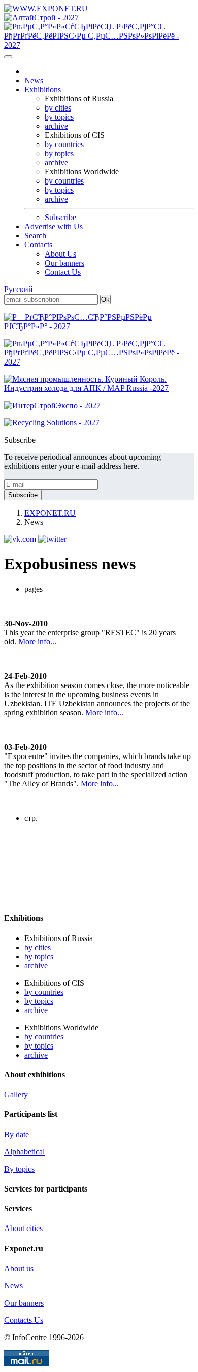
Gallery (16, 1094)
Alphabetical (24, 1151)
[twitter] (52, 539)
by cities (58, 107)
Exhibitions (42, 89)
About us (19, 1268)
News (33, 80)
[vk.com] (21, 539)
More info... (37, 641)
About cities (23, 1228)
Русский (18, 289)
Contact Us (63, 272)
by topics (59, 117)
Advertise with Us (53, 226)
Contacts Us (23, 1320)
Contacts (38, 244)
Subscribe (60, 217)
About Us (60, 253)
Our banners (64, 263)
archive (56, 126)
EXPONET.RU (50, 513)
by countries (64, 144)
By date (16, 1134)
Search (35, 235)
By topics (19, 1169)
